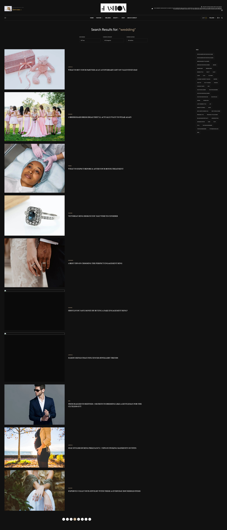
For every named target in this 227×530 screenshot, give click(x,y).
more (209, 107)
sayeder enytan (215, 118)
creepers (215, 79)
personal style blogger (212, 114)
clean (198, 75)
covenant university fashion (203, 79)
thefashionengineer (201, 128)
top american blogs (213, 128)
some (209, 121)
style (198, 125)
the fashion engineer (207, 125)
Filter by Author (130, 36)
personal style (200, 114)
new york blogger (216, 111)
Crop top (199, 82)
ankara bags (200, 68)
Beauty (208, 72)
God (209, 86)
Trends (70, 165)
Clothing (210, 75)
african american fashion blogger (205, 54)
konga (198, 100)
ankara (214, 64)
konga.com (206, 100)
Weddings (70, 260)
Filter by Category (107, 36)
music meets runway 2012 (202, 111)
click (204, 75)
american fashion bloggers (203, 64)
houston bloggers (201, 89)
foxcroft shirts (200, 86)
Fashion (70, 114)
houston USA (214, 96)
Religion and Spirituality (202, 118)
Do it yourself (207, 82)
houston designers (213, 89)
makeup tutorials (201, 107)
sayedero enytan (201, 121)
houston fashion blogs (202, 96)
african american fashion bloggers (205, 57)
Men (69, 400)
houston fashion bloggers (203, 93)
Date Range (82, 36)
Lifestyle (70, 66)
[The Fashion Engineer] (113, 7)
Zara (198, 132)
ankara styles (200, 72)
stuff (214, 121)
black (214, 72)
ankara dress (209, 68)
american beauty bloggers (203, 61)
